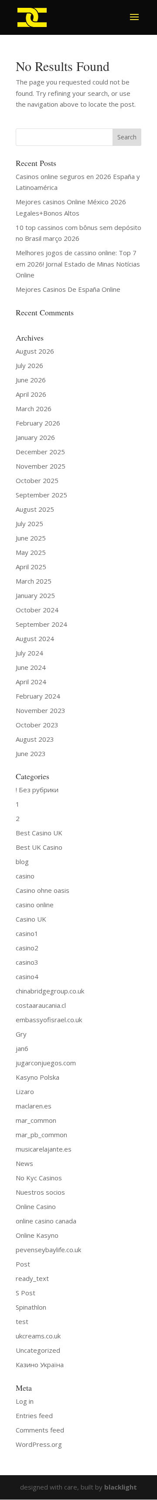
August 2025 (35, 509)
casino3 (27, 962)
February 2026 (38, 423)
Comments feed (40, 1430)
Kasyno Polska (37, 1077)
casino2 (27, 947)
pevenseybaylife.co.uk (48, 1249)
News (24, 1163)
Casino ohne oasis (42, 890)
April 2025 (31, 566)
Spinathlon (31, 1307)
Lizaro (25, 1091)
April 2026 (31, 394)
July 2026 (29, 365)
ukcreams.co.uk (38, 1335)
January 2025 (35, 595)
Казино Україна (40, 1364)
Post (23, 1264)
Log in (25, 1401)
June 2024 (31, 667)
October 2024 (37, 609)
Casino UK (31, 919)
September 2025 (41, 494)
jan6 (22, 1048)
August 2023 (35, 739)
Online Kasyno (37, 1235)
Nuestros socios (40, 1192)
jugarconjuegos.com (46, 1062)
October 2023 (37, 724)
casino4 (27, 976)
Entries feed (34, 1415)
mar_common (36, 1120)
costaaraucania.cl (41, 1005)
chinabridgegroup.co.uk (50, 990)
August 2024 (35, 638)
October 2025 (37, 480)
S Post (25, 1292)
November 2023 (40, 710)
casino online (35, 904)
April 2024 (31, 681)
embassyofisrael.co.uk (49, 1019)
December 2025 (40, 451)
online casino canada (46, 1220)
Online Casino (36, 1206)
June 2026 (31, 379)
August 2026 (35, 351)
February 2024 (38, 696)
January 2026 (35, 437)
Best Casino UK (39, 832)
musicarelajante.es (44, 1149)
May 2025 (31, 552)
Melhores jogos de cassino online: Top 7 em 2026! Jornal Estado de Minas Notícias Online (78, 263)
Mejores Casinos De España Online (68, 289)
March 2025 (33, 581)
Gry (21, 1034)
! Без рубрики (37, 789)
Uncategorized (38, 1350)
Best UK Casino (39, 847)
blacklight (120, 1487)
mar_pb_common (41, 1134)
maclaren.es (33, 1105)
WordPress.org (39, 1444)
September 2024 (41, 624)
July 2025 (29, 523)
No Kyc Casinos (39, 1177)
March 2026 (33, 408)
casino (25, 876)
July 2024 (29, 653)
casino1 (27, 933)
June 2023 (31, 753)
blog (22, 861)
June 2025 (31, 538)
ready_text (32, 1278)
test (22, 1321)
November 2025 (40, 466)
